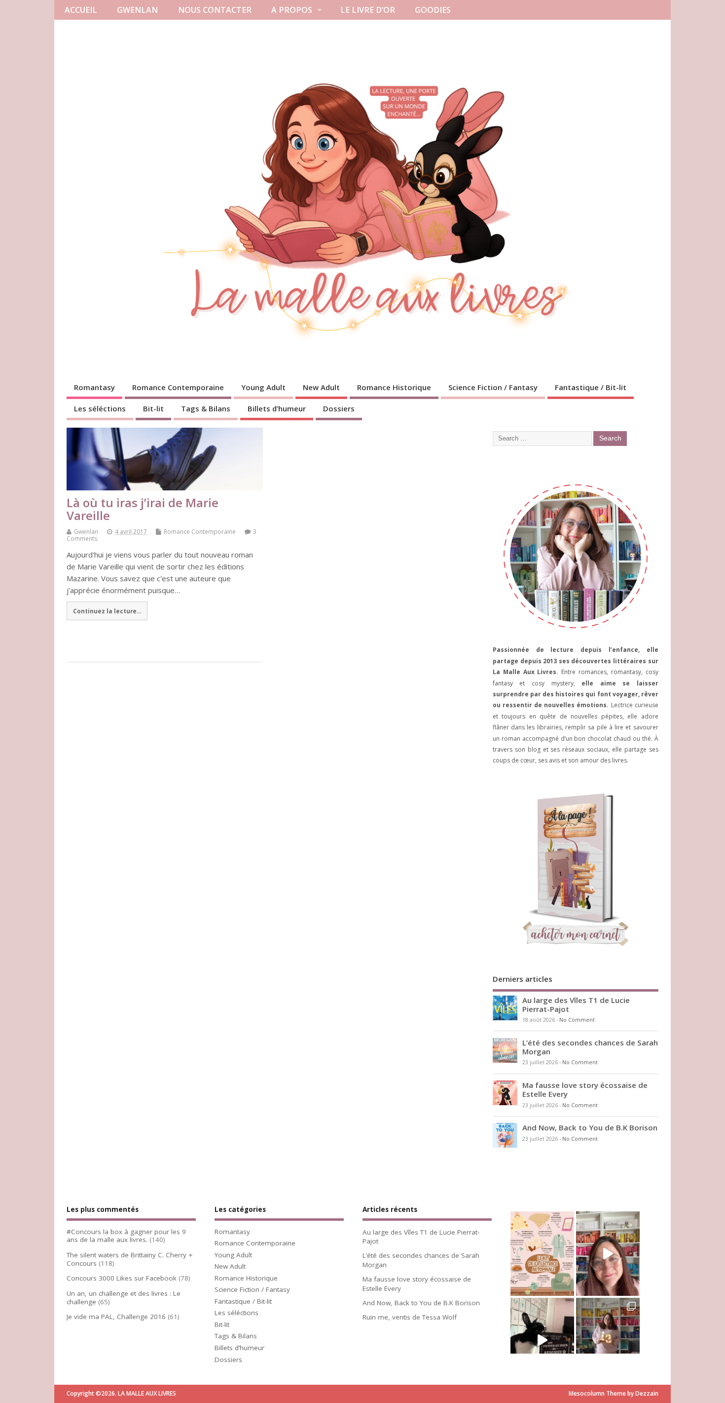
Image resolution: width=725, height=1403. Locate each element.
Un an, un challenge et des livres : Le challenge (124, 1297)
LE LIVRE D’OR (367, 9)
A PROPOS (291, 9)
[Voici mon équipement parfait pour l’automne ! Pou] (542, 1253)
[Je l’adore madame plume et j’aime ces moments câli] (542, 1340)
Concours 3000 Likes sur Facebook (122, 1278)
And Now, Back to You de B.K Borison (589, 1127)
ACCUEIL (81, 9)
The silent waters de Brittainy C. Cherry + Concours (129, 1259)
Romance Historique (394, 387)
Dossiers (339, 408)
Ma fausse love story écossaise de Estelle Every (585, 1089)
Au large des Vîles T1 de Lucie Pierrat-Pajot (576, 1004)
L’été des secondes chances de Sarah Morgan (590, 1047)
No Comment (577, 1019)
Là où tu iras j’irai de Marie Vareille (142, 508)
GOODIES (433, 9)
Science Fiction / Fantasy (493, 387)
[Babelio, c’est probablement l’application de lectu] (608, 1253)
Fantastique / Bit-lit (590, 387)
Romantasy (94, 387)
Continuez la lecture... (107, 611)
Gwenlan (86, 531)
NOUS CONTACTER (215, 9)
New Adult (321, 387)
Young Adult (263, 387)
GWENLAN (137, 9)
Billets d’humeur (277, 408)
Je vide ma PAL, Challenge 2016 (116, 1316)
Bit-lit (153, 408)
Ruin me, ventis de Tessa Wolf (409, 1317)
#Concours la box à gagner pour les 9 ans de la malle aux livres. (126, 1235)
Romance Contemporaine (178, 387)
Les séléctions (100, 408)
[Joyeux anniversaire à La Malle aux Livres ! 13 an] (608, 1340)
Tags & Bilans (205, 408)
